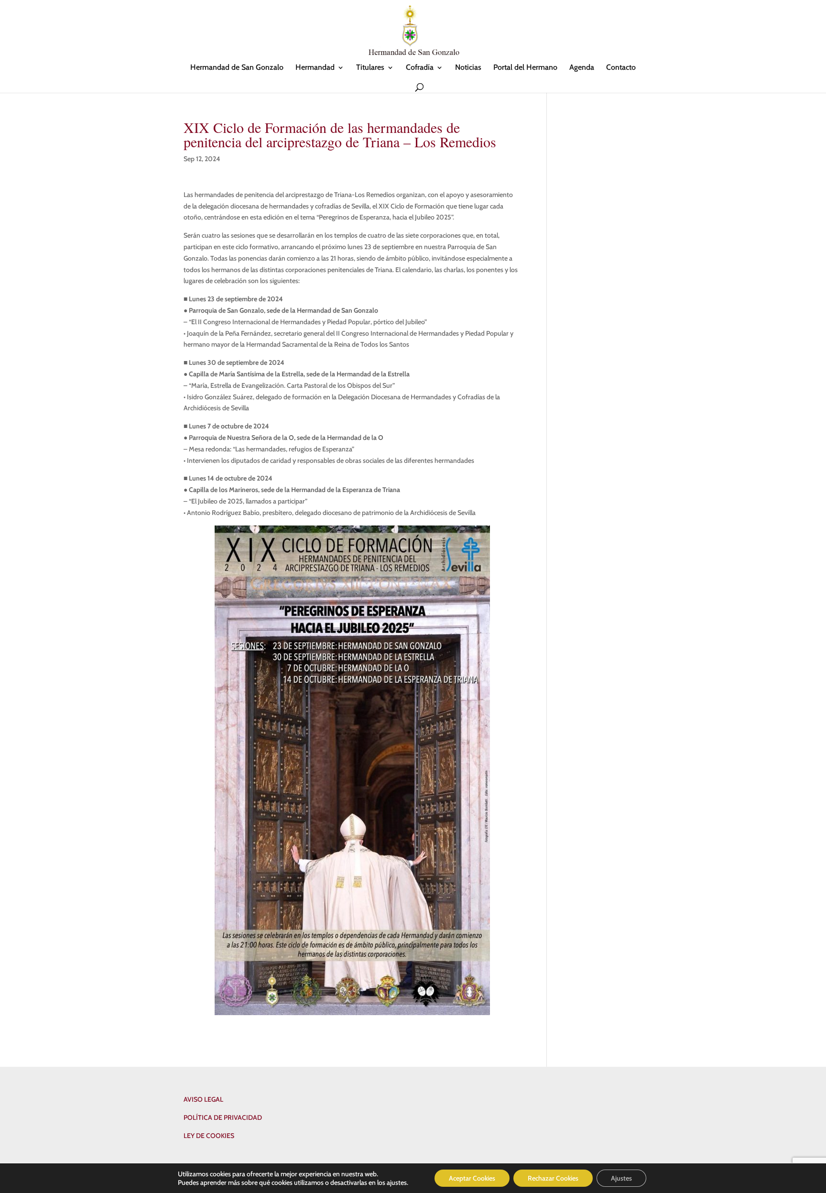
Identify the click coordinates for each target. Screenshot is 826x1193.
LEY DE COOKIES (209, 1135)
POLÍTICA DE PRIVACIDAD (223, 1117)
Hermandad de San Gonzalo (236, 68)
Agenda (581, 68)
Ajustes (621, 1178)
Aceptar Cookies (472, 1178)
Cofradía (420, 68)
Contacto (621, 68)
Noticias (468, 68)
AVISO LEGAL (203, 1099)
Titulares (370, 68)
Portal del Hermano (525, 68)
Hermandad (315, 68)
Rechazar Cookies (553, 1178)
